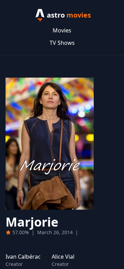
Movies (62, 30)
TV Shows (62, 43)
